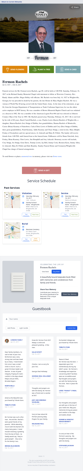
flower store (57, 156)
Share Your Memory (69, 294)
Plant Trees (35, 215)
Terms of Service (47, 462)
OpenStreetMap (43, 465)
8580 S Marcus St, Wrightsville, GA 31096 (32, 209)
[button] (12, 198)
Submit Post (71, 328)
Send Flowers (35, 239)
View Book (45, 272)
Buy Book (56, 272)
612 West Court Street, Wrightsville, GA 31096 (32, 233)
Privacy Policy (36, 462)
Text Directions (26, 215)
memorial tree (27, 156)
